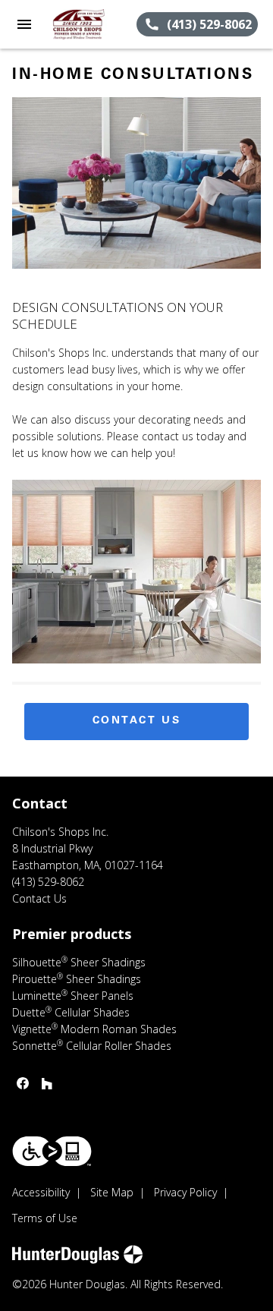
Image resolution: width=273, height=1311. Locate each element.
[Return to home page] (92, 24)
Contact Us (137, 721)
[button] (24, 24)
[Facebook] (22, 1083)
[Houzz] (47, 1083)
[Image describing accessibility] (52, 1151)
